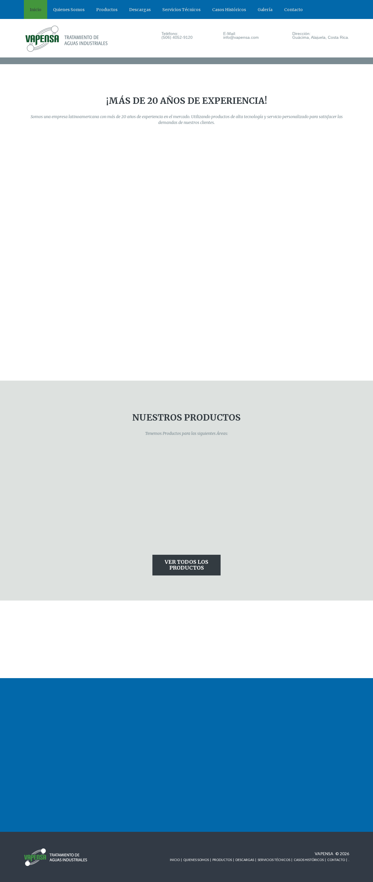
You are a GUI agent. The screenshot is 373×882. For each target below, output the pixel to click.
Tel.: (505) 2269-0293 (127, 751)
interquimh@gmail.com (212, 757)
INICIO (175, 860)
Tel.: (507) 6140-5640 (295, 745)
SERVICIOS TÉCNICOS (274, 860)
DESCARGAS (244, 860)
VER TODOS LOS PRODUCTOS (186, 565)
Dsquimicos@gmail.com (297, 751)
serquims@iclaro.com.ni (129, 764)
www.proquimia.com (42, 764)
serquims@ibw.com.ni (127, 757)
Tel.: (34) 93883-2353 (43, 751)
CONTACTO (336, 860)
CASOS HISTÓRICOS (309, 860)
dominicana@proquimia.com (133, 720)
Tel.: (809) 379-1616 (126, 708)
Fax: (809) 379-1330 (126, 714)
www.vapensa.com (41, 714)
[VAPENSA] (70, 39)
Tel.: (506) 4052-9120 (43, 708)
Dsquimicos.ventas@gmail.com (303, 757)
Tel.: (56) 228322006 (294, 708)
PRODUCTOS (222, 860)
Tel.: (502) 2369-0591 (211, 789)
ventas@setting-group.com (217, 795)
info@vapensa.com (41, 720)
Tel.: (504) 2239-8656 (211, 751)
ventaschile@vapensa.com (300, 714)
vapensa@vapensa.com (213, 714)
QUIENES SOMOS (196, 860)
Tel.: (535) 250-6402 (210, 708)
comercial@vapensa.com (214, 720)
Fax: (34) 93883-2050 (43, 757)
